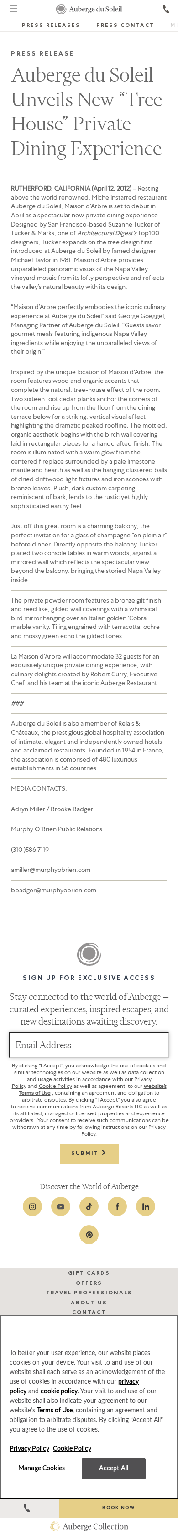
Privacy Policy (29, 1449)
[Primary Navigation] (13, 10)
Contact (89, 1313)
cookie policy (59, 1391)
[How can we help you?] (29, 1508)
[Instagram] (32, 1206)
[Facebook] (117, 1206)
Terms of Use (55, 1410)
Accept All (113, 1468)
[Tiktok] (89, 1206)
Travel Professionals (89, 1293)
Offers (89, 1284)
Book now (118, 1508)
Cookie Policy (55, 1086)
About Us (89, 1303)
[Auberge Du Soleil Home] (89, 9)
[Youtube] (60, 1206)
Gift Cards (89, 1274)
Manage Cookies (41, 1468)
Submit (86, 1154)
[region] (89, 1407)
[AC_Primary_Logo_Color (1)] (89, 1526)
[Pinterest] (89, 1234)
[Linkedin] (145, 1206)
